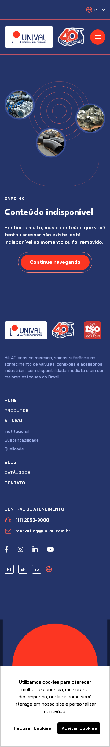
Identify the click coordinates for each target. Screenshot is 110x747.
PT (9, 569)
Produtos (17, 410)
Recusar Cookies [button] (32, 728)
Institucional (17, 431)
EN (23, 569)
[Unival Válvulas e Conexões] (29, 37)
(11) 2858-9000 (32, 520)
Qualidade (14, 449)
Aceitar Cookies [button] (79, 728)
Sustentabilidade (22, 440)
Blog (10, 462)
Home (11, 400)
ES (36, 569)
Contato (15, 483)
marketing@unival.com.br (43, 531)
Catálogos (18, 472)
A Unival (14, 421)
